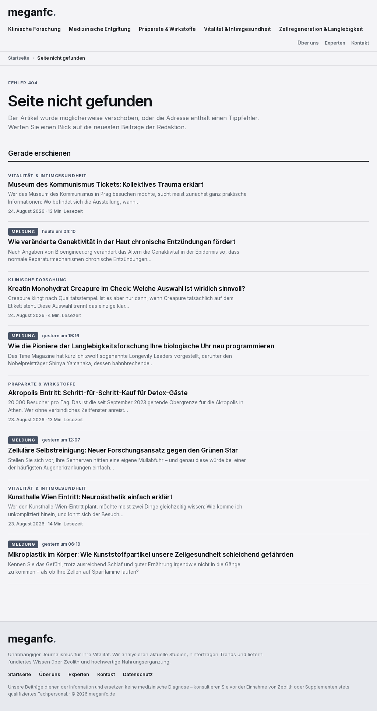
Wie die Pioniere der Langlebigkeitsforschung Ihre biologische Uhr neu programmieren (141, 346)
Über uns (308, 43)
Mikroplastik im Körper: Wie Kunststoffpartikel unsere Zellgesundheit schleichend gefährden (150, 554)
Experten (335, 43)
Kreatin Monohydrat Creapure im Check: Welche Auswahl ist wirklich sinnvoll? (126, 288)
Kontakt (360, 43)
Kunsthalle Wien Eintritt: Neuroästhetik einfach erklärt (90, 497)
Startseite (18, 58)
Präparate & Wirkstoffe (167, 29)
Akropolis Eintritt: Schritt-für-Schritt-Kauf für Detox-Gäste (98, 393)
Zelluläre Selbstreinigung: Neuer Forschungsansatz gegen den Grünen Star (123, 450)
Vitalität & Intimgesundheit (237, 29)
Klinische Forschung (34, 29)
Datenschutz (138, 674)
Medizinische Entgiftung (100, 29)
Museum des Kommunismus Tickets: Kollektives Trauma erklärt (106, 184)
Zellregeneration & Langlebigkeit (321, 29)
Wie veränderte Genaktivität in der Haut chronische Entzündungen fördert (122, 242)
